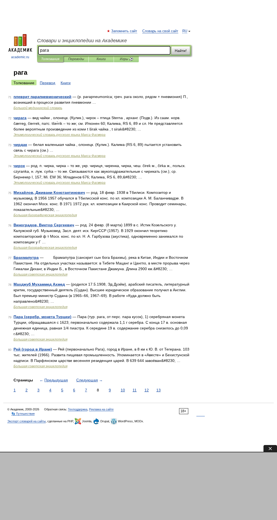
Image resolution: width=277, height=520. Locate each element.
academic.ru (20, 57)
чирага (20, 118)
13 (158, 390)
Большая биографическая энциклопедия (45, 215)
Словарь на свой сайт (160, 31)
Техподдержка (77, 409)
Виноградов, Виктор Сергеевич (44, 225)
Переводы (76, 59)
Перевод (47, 83)
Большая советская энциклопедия (40, 274)
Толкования (50, 59)
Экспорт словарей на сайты (26, 421)
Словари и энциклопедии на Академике (82, 40)
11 (135, 390)
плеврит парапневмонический (42, 96)
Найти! (181, 50)
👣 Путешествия (23, 413)
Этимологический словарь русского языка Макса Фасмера (59, 135)
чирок (19, 165)
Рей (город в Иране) (33, 349)
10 (123, 390)
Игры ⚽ (126, 59)
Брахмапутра (26, 257)
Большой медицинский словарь (38, 108)
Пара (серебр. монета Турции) (42, 317)
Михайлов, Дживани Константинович (49, 192)
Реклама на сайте (101, 409)
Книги (101, 59)
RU (184, 31)
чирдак (20, 144)
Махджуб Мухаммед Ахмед (39, 284)
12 (146, 390)
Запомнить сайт (124, 31)
